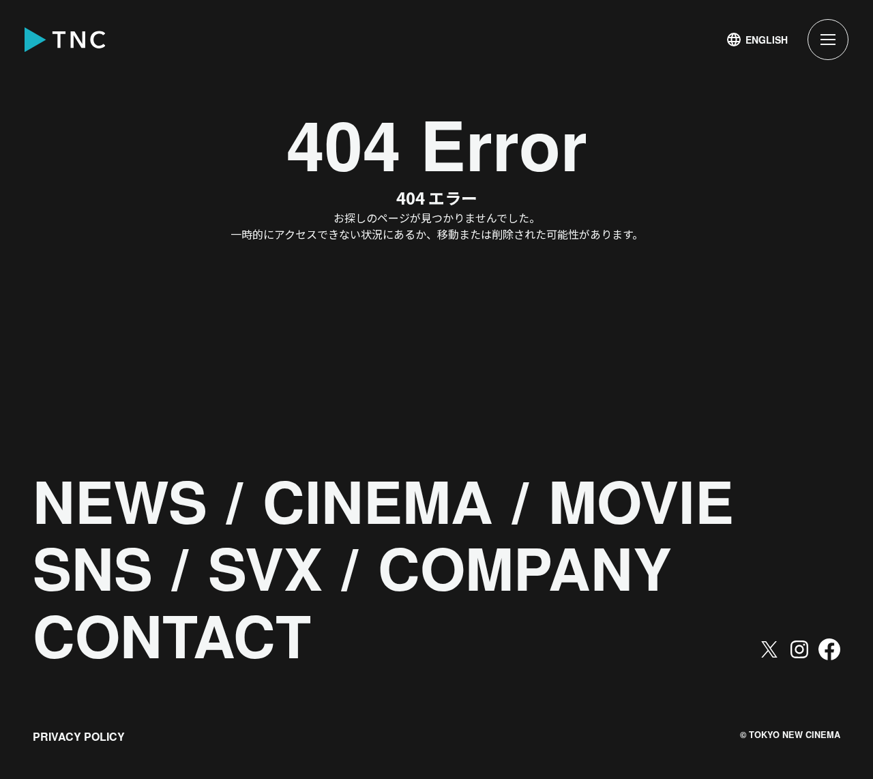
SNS (93, 567)
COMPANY (525, 567)
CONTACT (172, 635)
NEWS (120, 500)
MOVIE (641, 500)
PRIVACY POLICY (79, 736)
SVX (265, 567)
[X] (769, 649)
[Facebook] (829, 649)
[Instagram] (799, 649)
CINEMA (378, 500)
